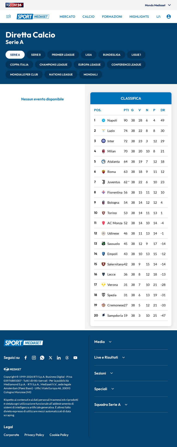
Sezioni (100, 373)
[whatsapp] (42, 357)
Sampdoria (115, 315)
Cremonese (115, 305)
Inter (110, 141)
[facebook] (25, 357)
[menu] (8, 16)
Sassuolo (113, 244)
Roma (111, 172)
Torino (112, 213)
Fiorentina (114, 192)
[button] (15, 55)
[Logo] (33, 16)
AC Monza (114, 223)
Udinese (113, 233)
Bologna (113, 202)
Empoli (112, 254)
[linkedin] (58, 357)
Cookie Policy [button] (59, 435)
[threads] (67, 357)
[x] (50, 357)
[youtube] (75, 357)
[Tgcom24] (15, 5)
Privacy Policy (34, 435)
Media (99, 341)
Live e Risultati (106, 357)
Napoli (112, 120)
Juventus (113, 182)
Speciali (100, 388)
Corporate (11, 435)
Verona (112, 285)
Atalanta (113, 161)
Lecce (111, 274)
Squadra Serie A (107, 404)
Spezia (111, 295)
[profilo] (168, 16)
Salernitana (115, 264)
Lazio (111, 131)
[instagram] (34, 357)
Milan (111, 151)
